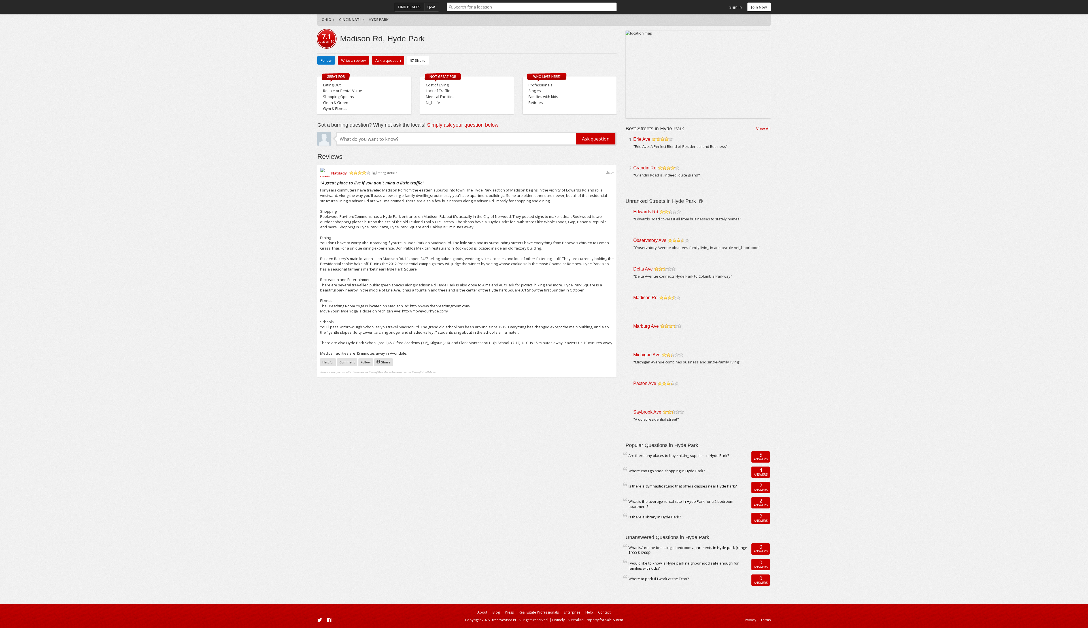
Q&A (431, 6)
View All (763, 128)
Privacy (750, 620)
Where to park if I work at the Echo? (658, 578)
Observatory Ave (649, 240)
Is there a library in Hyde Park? (654, 517)
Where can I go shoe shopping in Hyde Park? (666, 470)
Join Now (759, 7)
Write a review (353, 60)
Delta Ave (643, 269)
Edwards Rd (645, 211)
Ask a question (388, 60)
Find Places (409, 6)
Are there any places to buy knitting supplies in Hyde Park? (678, 455)
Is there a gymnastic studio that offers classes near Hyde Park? (682, 486)
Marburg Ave (646, 326)
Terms (765, 620)
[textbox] (535, 7)
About (482, 612)
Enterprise (572, 612)
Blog (496, 612)
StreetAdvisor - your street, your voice (340, 7)
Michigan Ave (646, 354)
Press (509, 612)
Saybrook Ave (647, 412)
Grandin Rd (644, 167)
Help (589, 612)
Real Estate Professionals (539, 612)
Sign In (735, 7)
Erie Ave (641, 139)
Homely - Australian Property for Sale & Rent (587, 620)
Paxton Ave (644, 383)
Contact (604, 612)
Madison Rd (645, 297)
